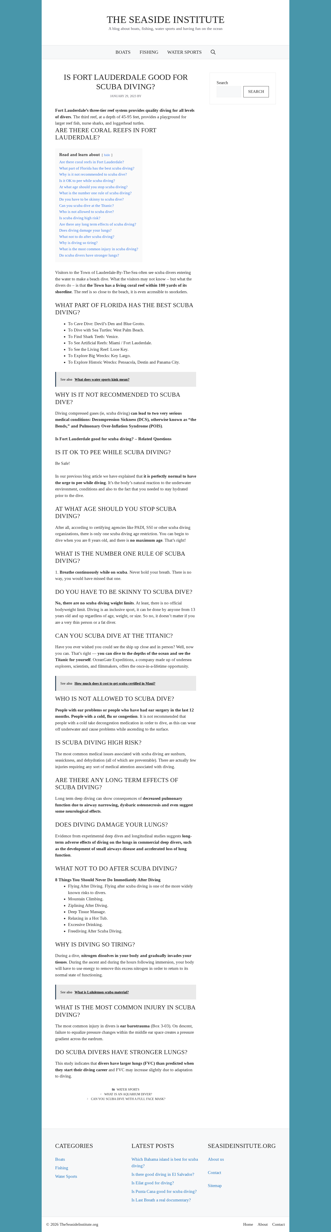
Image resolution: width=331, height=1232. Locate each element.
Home (248, 1224)
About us (216, 1159)
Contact (214, 1172)
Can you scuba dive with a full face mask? (128, 1099)
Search (222, 82)
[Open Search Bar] (213, 52)
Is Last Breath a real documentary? (161, 1200)
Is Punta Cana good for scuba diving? (164, 1191)
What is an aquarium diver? (128, 1094)
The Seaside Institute (165, 19)
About (263, 1224)
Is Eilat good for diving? (152, 1183)
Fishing (149, 52)
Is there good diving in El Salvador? (162, 1174)
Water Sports (184, 52)
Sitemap (215, 1185)
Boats (123, 52)
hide (107, 155)
